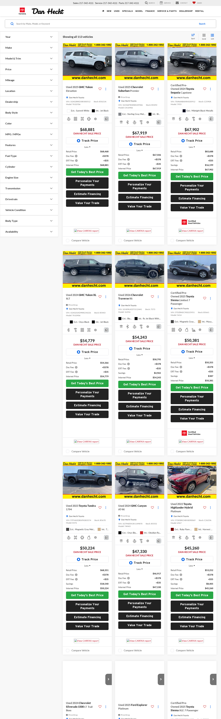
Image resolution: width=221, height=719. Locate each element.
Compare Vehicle (80, 240)
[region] (87, 158)
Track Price (90, 140)
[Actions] (106, 89)
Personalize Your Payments (87, 182)
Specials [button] (127, 11)
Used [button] (117, 11)
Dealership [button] (186, 11)
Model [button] (139, 11)
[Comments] (106, 119)
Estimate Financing (87, 193)
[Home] (103, 11)
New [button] (109, 11)
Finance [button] (150, 11)
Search (202, 23)
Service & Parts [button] (167, 11)
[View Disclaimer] (95, 118)
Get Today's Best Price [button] (87, 171)
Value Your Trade (87, 203)
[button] (108, 61)
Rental (199, 11)
